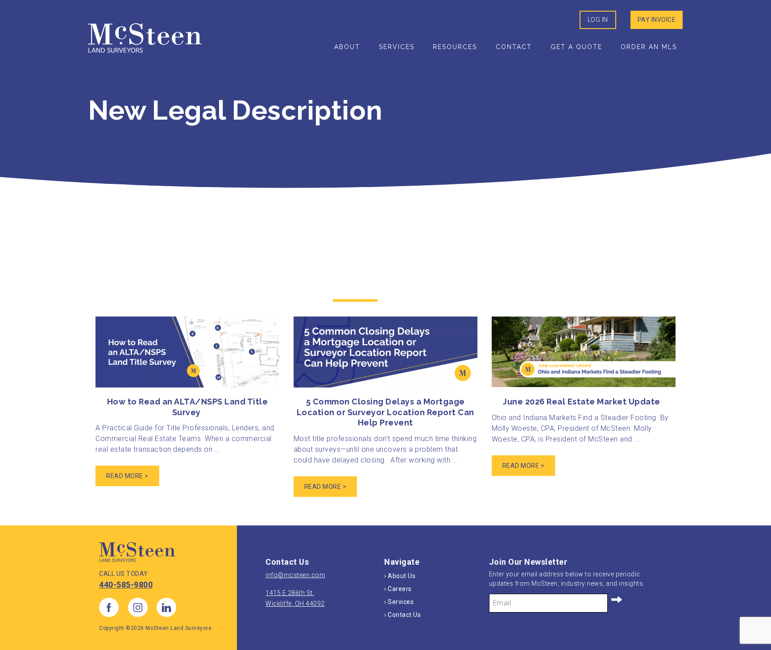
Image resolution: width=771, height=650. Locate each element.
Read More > (127, 475)
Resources (455, 46)
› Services (399, 601)
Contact (514, 46)
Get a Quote (576, 46)
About (347, 46)
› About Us (399, 575)
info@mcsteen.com (295, 575)
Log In (598, 19)
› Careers (398, 588)
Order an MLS (649, 46)
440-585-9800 (126, 584)
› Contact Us (402, 614)
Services (397, 46)
